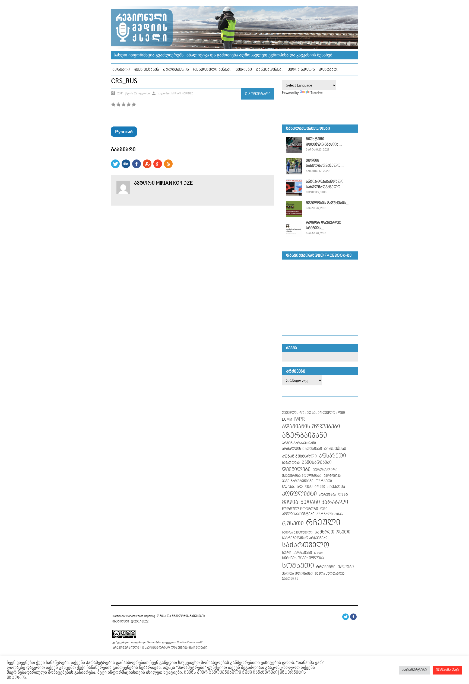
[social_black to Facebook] (136, 167)
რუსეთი (293, 523)
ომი (323, 509)
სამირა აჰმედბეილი (297, 533)
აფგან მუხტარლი (299, 456)
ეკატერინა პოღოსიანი (302, 476)
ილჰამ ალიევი (297, 486)
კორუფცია (327, 495)
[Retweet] (115, 167)
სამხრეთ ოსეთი (332, 532)
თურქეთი (324, 481)
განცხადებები (270, 69)
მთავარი (121, 69)
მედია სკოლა (301, 69)
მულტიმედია (176, 69)
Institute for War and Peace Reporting (133, 616)
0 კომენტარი (258, 94)
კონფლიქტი (299, 494)
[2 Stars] (118, 104)
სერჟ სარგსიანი (297, 553)
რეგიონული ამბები (212, 69)
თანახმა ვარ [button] (447, 670)
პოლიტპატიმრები (298, 514)
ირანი (320, 487)
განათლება (291, 463)
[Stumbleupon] (147, 167)
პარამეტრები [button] (414, 670)
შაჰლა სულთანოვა (329, 574)
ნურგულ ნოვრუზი (300, 509)
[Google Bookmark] (157, 167)
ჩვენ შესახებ (146, 69)
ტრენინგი (325, 567)
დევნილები (296, 469)
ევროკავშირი (325, 470)
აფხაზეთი (332, 456)
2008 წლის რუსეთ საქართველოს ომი (313, 413)
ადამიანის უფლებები (311, 427)
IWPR (299, 419)
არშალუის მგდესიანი (302, 449)
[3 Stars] (123, 104)
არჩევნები (335, 448)
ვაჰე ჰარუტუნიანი (297, 481)
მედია (290, 502)
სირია (318, 553)
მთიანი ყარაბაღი (324, 502)
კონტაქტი (328, 69)
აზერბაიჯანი (304, 436)
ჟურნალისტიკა (329, 514)
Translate (316, 93)
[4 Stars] (128, 104)
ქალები (346, 567)
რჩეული (323, 523)
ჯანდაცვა (290, 579)
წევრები (244, 69)
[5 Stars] (134, 104)
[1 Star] (113, 104)
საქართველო (305, 545)
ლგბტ (343, 495)
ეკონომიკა (332, 476)
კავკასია (336, 486)
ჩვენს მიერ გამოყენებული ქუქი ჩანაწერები (230, 672)
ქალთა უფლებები (297, 574)
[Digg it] (126, 167)
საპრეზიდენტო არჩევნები (304, 538)
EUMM (287, 419)
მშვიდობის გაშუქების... (327, 203)
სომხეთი (298, 566)
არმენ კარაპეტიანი (299, 443)
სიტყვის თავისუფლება (303, 558)
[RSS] (168, 167)
